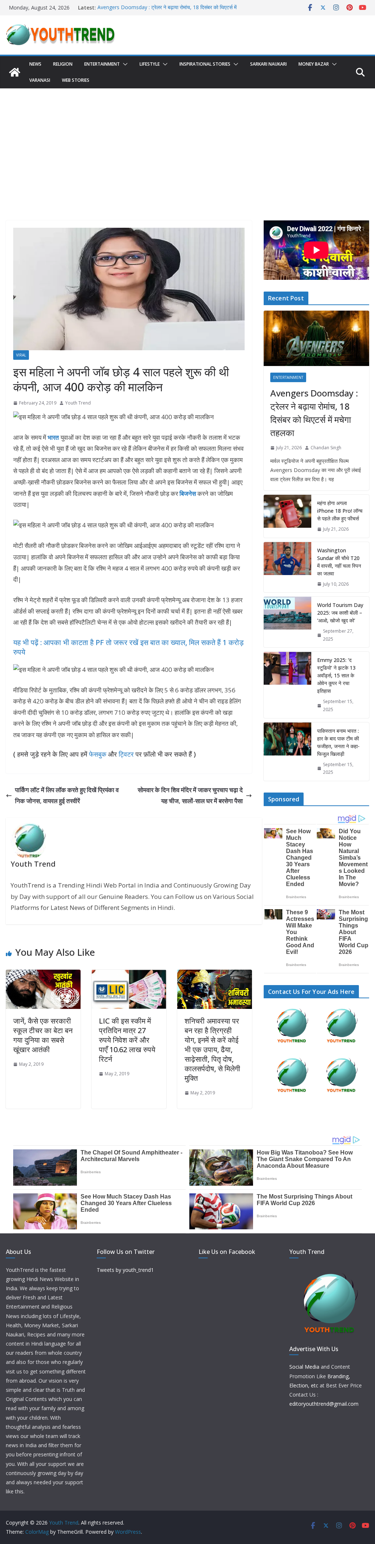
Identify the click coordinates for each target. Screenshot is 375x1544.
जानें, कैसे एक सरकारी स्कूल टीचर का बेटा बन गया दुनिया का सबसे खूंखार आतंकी (43, 1035)
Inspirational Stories (204, 64)
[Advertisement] (187, 143)
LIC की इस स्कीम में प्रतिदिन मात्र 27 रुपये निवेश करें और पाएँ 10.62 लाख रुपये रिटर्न (127, 1040)
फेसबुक (97, 754)
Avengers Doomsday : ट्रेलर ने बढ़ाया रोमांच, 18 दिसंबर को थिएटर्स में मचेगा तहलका (314, 413)
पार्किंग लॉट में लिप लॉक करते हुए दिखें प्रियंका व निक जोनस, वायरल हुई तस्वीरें (67, 795)
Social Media (304, 1366)
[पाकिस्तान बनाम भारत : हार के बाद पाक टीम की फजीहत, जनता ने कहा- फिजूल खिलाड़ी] (287, 751)
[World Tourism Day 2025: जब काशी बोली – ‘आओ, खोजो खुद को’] (287, 622)
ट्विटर (126, 754)
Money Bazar (313, 64)
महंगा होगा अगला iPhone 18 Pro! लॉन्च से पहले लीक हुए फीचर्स (340, 511)
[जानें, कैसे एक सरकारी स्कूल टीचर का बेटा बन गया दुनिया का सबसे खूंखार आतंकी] (43, 975)
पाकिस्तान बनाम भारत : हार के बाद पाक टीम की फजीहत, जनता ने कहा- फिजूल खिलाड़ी (338, 742)
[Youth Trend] (14, 72)
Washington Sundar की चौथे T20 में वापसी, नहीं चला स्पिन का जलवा (339, 562)
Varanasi (39, 80)
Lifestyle (150, 64)
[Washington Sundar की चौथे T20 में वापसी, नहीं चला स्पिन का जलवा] (287, 567)
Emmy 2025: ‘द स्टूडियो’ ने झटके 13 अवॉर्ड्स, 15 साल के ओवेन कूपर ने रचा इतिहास (336, 675)
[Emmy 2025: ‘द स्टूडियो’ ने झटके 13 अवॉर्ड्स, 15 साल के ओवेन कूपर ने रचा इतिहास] (287, 685)
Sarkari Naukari (268, 64)
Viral (21, 355)
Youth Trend (78, 403)
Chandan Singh (326, 447)
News (35, 64)
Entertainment (102, 64)
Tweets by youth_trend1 (125, 1269)
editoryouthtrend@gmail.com (324, 1403)
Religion (63, 64)
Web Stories (75, 80)
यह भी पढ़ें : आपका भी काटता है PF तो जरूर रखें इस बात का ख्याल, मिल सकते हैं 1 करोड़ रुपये (128, 647)
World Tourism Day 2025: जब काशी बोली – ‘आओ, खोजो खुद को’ (340, 612)
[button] (124, 64)
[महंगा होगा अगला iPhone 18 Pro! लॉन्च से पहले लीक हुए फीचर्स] (287, 516)
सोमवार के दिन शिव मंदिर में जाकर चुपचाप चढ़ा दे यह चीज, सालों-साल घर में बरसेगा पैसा (190, 795)
